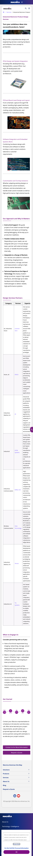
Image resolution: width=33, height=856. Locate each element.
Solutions (6, 770)
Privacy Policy (16, 844)
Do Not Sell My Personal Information (16, 848)
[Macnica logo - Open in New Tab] (15, 2)
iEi (15, 414)
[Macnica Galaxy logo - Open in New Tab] (7, 816)
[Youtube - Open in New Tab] (18, 796)
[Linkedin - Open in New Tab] (14, 796)
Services (6, 778)
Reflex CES (18, 490)
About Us (6, 781)
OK (16, 852)
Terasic (17, 563)
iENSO (16, 374)
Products (6, 774)
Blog (4, 785)
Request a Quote (9, 789)
